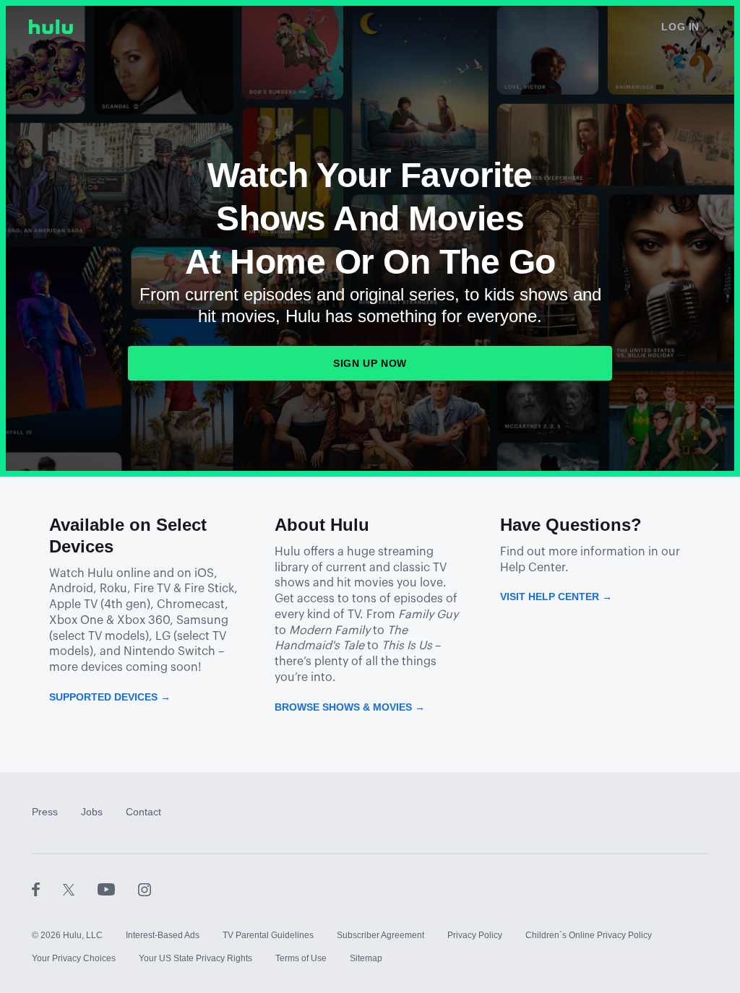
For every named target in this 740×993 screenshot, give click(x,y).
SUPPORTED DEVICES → (110, 697)
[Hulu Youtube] (118, 889)
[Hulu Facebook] (47, 889)
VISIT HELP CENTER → (556, 596)
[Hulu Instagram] (144, 889)
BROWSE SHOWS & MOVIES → (350, 707)
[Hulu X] (80, 889)
